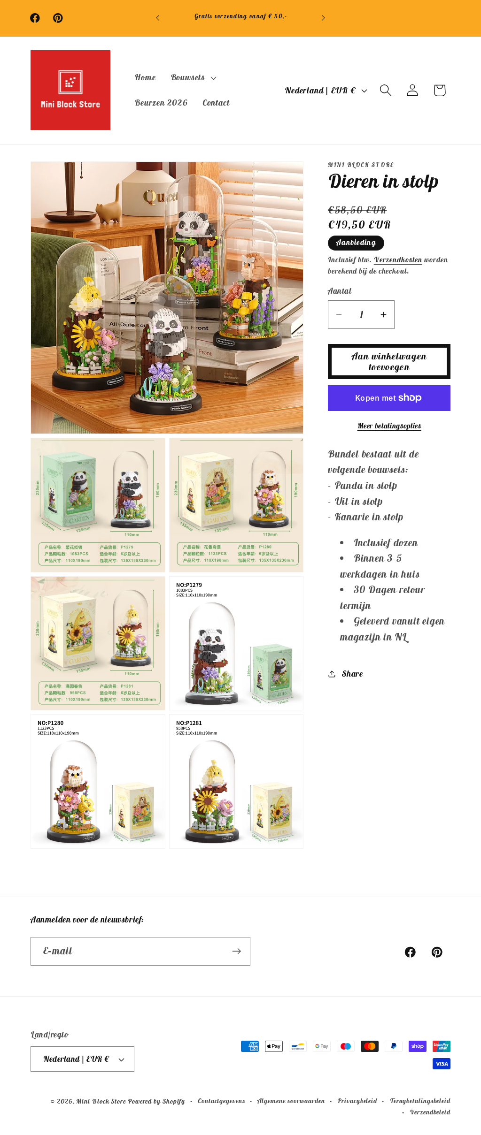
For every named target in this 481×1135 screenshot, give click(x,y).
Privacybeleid (357, 1101)
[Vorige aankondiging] (157, 18)
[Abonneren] (236, 951)
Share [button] (352, 673)
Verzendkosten (398, 259)
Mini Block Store (101, 1101)
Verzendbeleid (430, 1112)
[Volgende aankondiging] (323, 18)
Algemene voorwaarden (291, 1101)
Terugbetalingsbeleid (420, 1101)
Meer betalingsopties (389, 425)
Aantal (339, 291)
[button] (192, 78)
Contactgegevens (221, 1101)
